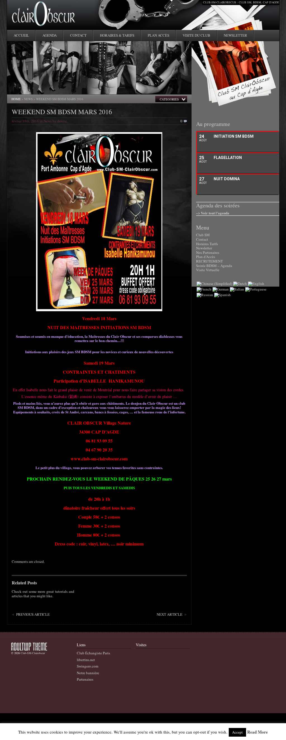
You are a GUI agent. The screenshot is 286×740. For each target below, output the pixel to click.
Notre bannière (88, 672)
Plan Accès (158, 35)
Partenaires (85, 679)
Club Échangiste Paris (93, 652)
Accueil (21, 35)
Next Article (169, 614)
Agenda (49, 35)
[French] (204, 289)
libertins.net (86, 659)
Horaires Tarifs (207, 243)
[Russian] (205, 294)
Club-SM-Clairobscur (33, 653)
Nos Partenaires (207, 252)
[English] (256, 283)
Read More (257, 732)
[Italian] (237, 289)
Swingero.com (87, 666)
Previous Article (33, 614)
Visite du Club (196, 35)
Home (16, 99)
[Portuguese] (256, 289)
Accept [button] (237, 732)
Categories (169, 99)
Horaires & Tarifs (117, 35)
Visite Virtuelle (207, 269)
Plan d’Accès (205, 256)
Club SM (203, 234)
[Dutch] (240, 283)
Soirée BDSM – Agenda (214, 265)
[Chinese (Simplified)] (214, 283)
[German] (220, 289)
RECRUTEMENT (209, 261)
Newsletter (235, 35)
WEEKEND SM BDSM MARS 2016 (62, 111)
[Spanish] (222, 294)
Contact (78, 35)
